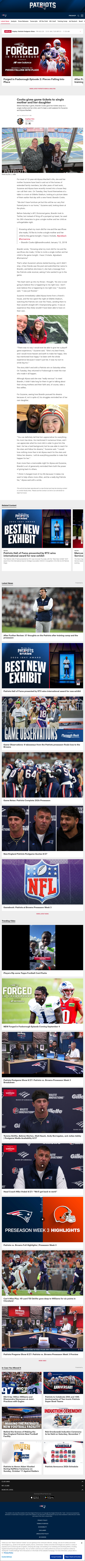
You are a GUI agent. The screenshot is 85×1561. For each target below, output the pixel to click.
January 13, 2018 (58, 242)
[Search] (78, 15)
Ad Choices (42, 1537)
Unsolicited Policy (42, 1533)
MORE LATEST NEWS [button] (42, 913)
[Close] (81, 1543)
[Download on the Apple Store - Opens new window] (35, 1498)
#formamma (24, 239)
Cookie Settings (7, 1557)
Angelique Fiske (29, 119)
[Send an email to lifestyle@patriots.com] (29, 123)
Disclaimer (42, 1530)
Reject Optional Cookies (73, 1557)
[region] (42, 1550)
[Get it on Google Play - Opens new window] (49, 1498)
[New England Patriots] (42, 1507)
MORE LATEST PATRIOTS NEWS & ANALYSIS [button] (42, 88)
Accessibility (42, 1527)
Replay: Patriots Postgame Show (23, 31)
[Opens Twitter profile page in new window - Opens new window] (26, 123)
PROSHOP (72, 15)
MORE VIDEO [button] (42, 1360)
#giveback (61, 235)
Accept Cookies (56, 1557)
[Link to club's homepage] (4, 14)
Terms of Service (42, 1523)
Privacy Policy (42, 1520)
